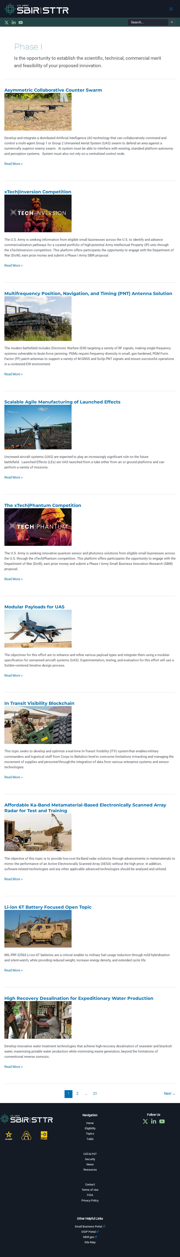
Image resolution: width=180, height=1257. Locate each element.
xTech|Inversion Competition (37, 191)
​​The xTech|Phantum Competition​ (42, 505)
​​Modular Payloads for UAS (34, 606)
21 (95, 1094)
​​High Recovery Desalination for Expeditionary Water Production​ (79, 998)
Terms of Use (90, 1189)
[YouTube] (20, 22)
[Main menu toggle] (171, 9)
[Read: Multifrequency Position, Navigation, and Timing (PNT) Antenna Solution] (38, 318)
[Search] (172, 22)
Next (170, 1094)
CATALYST (90, 1154)
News (90, 1164)
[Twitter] (6, 22)
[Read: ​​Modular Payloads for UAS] (38, 628)
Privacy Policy (90, 1200)
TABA (90, 1139)
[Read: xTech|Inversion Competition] (38, 213)
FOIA (90, 1195)
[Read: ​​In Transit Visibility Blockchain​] (38, 725)
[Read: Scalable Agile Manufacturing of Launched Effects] (38, 427)
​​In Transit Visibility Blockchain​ (39, 703)
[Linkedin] (13, 22)
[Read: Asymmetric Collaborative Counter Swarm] (38, 111)
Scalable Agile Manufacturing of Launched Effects (62, 402)
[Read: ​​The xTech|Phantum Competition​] (38, 527)
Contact (90, 1184)
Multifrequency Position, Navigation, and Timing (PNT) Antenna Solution (88, 293)
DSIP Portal (88, 1231)
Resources (90, 1169)
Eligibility (90, 1128)
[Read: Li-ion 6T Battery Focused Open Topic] (38, 929)
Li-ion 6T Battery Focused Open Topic (48, 907)
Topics (90, 1133)
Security (90, 1159)
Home (90, 1123)
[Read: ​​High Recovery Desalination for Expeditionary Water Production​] (38, 1020)
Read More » (13, 164)
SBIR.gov (88, 1237)
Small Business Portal (88, 1226)
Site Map (90, 1242)
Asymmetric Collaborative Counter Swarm (53, 90)
